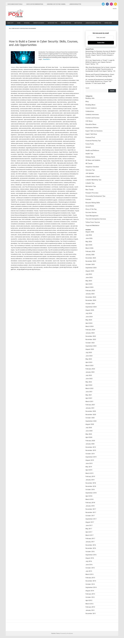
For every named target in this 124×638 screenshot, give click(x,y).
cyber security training (21, 141)
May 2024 (89, 320)
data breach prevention (69, 141)
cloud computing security (65, 106)
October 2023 (90, 343)
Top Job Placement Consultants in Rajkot (32, 254)
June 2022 (89, 378)
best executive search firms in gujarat (27, 80)
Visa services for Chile (30, 263)
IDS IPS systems (23, 171)
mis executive (61, 191)
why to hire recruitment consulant (37, 265)
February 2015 (90, 577)
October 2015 (90, 568)
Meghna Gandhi (34, 189)
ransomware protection (25, 221)
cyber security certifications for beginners (61, 115)
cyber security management (44, 130)
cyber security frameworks (55, 121)
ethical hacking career (35, 150)
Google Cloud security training (39, 158)
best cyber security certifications (31, 78)
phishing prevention (52, 202)
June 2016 (89, 564)
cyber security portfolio (31, 132)
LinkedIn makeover (26, 182)
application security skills (29, 71)
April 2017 (89, 532)
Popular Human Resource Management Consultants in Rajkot (56, 215)
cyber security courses (60, 117)
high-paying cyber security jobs (65, 163)
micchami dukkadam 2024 (58, 189)
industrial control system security (49, 171)
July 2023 (89, 352)
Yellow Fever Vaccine (93, 222)
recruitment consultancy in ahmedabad (42, 221)
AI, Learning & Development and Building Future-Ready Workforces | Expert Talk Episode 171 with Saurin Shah (99, 81)
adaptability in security (17, 69)
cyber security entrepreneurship (58, 119)
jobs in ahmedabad (41, 178)
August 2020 (90, 424)
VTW (38, 263)
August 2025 (90, 271)
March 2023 (89, 365)
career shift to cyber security (70, 104)
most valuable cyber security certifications (27, 193)
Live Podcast (54, 187)
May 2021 (89, 395)
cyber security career (57, 113)
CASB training (14, 106)
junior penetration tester (53, 178)
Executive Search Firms (61, 150)
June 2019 (89, 463)
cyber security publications (62, 132)
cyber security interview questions (42, 126)
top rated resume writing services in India (58, 256)
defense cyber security (17, 143)
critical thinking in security (40, 110)
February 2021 (90, 405)
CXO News (89, 121)
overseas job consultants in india (66, 200)
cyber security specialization (56, 139)
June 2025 (89, 277)
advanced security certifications (32, 69)
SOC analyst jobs (35, 237)
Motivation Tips (91, 186)
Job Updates (90, 173)
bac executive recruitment (58, 73)
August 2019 (90, 460)
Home (19, 23)
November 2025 (91, 261)
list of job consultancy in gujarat (59, 184)
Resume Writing (66, 23)
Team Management (92, 216)
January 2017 (90, 542)
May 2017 (89, 529)
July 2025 (89, 274)
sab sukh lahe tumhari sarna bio (27, 228)
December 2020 (91, 411)
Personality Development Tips (95, 196)
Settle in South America (67, 234)
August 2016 (90, 558)
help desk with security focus (36, 163)
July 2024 (89, 313)
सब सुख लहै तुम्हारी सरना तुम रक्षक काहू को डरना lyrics (28, 269)
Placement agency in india (33, 204)
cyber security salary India (38, 137)
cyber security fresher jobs (18, 124)
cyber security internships (26, 126)
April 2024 (89, 323)
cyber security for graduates (25, 121)
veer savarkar (48, 260)
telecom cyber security (33, 239)
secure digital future (62, 232)
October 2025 (90, 264)
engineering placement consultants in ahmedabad (39, 147)
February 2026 (90, 251)
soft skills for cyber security (48, 237)
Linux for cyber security (29, 184)
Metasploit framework (45, 189)
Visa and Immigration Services (96, 219)
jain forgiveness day (53, 174)
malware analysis (24, 189)
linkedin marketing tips (37, 182)
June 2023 (89, 356)
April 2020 (89, 437)
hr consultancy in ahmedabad (24, 167)
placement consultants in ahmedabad (62, 206)
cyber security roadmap (53, 134)
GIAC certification (53, 156)
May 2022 (89, 382)
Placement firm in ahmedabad (47, 208)
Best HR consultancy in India (32, 82)
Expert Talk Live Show (22, 152)
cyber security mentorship (59, 130)
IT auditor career (32, 174)
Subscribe (100, 42)
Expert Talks (21, 154)
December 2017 (91, 509)
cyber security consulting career (45, 117)
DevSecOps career (28, 143)
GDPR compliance (43, 156)
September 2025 (91, 268)
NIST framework (23, 195)
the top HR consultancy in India (19, 241)
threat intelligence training (52, 241)
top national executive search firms (53, 254)
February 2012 (90, 607)
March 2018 (89, 499)
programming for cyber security (52, 219)
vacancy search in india (38, 260)
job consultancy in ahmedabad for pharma (27, 176)
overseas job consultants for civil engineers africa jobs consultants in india (35, 197)
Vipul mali (62, 260)
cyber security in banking (62, 124)
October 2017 (90, 515)
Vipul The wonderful (71, 260)
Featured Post (90, 137)
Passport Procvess (92, 193)
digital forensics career (40, 143)
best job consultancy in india (35, 84)
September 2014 (91, 587)
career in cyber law (57, 104)
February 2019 (90, 476)
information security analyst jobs (67, 171)
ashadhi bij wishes (62, 71)
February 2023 (90, 369)
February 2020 (90, 440)
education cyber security (38, 145)
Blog (17, 67)
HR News (27, 23)
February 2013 (90, 594)
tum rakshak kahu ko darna (30, 258)
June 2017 (89, 525)
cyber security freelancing (69, 121)
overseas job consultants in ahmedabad (27, 200)
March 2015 (89, 574)
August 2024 (90, 310)
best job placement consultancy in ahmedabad (56, 84)
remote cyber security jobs (23, 226)
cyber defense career (64, 110)
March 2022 (89, 388)
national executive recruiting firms (47, 193)
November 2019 (91, 450)
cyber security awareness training (27, 113)
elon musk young (60, 145)
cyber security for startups (40, 121)
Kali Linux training (65, 178)
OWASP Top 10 (15, 202)
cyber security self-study (66, 137)
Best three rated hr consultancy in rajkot (32, 97)
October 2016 (90, 551)
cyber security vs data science (36, 141)
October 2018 (90, 489)
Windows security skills (53, 265)
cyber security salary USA (52, 137)
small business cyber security (22, 237)
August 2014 (90, 591)
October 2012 (90, 597)
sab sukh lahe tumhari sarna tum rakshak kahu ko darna (41, 230)
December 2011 (91, 613)
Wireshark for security (65, 265)
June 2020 (89, 431)
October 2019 (90, 453)
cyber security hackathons (48, 124)
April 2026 (89, 245)
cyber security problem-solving (46, 132)
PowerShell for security (37, 219)
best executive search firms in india (47, 80)
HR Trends (48, 67)
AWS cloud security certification (27, 73)
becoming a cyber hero (37, 76)
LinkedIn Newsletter (75, 4)
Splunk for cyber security (62, 237)
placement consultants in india (31, 208)
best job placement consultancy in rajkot (61, 87)
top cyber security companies (68, 245)
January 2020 (90, 444)
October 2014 (90, 584)
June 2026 (89, 238)
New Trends (55, 67)
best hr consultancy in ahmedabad (66, 80)
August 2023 (90, 349)
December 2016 (91, 545)
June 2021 (89, 391)
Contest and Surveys (92, 118)
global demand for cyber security (67, 156)
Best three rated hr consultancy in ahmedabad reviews (28, 95)
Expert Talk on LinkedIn (35, 152)
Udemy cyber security (61, 258)
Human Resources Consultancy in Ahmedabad (45, 167)
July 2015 (89, 571)
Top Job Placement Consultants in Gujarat (51, 252)
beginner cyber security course (52, 76)
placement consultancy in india (23, 206)
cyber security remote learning (25, 134)
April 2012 (89, 600)
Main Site (10, 23)
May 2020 (89, 434)
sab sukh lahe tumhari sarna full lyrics (46, 228)
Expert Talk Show (63, 152)
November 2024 (91, 300)
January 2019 (90, 480)
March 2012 (89, 604)
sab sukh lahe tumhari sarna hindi (65, 228)
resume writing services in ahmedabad (41, 226)
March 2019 (89, 473)
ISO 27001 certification (22, 174)
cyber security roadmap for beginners (21, 137)
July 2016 (89, 561)
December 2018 (91, 483)
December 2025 (91, 258)
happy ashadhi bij (37, 160)
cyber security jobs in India (39, 128)
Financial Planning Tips (93, 140)
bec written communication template (20, 76)
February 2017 (90, 538)
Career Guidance (38, 23)
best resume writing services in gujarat (52, 93)
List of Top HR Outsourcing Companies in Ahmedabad (36, 187)
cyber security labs (66, 128)
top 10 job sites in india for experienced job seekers (48, 243)
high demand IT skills (50, 163)
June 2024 (89, 316)
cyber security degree (72, 117)
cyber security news (71, 130)
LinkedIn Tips (90, 183)
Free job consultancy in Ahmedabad (63, 154)
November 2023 (91, 339)
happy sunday (46, 160)
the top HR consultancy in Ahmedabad (49, 239)
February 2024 (90, 330)
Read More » (46, 59)
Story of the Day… (91, 209)
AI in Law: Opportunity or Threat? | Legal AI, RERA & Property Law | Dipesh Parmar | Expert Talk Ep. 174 (100, 62)
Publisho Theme (55, 633)
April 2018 (89, 496)
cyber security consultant (29, 117)
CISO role (28, 106)
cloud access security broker (49, 106)
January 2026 (90, 254)
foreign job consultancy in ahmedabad (42, 154)
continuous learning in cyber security (61, 108)
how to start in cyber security (49, 165)
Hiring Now (108, 23)
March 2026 (89, 248)
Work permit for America (26, 267)
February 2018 (90, 502)
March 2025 (89, 287)
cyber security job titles (25, 128)
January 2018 (90, 506)
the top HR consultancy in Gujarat (69, 239)
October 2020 (90, 418)
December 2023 (91, 336)
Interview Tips (52, 23)
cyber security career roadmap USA (40, 115)
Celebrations (90, 111)
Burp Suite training (62, 102)
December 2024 (91, 297)
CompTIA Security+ (46, 108)
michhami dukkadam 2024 (34, 191)
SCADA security (39, 232)
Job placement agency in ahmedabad (48, 176)
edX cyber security (50, 145)
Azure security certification (43, 73)
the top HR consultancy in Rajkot (36, 241)
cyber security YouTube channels (53, 141)
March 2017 (89, 535)
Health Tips (89, 154)
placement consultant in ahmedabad (42, 206)
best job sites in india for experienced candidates (55, 89)
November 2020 (91, 414)
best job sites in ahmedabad (21, 89)
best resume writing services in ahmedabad (29, 93)
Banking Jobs (90, 98)
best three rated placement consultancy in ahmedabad (58, 97)
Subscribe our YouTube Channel (56, 4)
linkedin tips (18, 184)
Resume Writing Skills (93, 202)
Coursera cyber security (26, 110)
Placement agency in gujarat (18, 204)
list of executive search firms (43, 184)
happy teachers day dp (57, 160)
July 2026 (89, 235)
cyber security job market (59, 126)
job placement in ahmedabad (27, 178)
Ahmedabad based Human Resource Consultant (53, 69)
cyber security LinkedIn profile (28, 130)
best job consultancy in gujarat (19, 84)
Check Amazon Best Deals (15, 4)
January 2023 (90, 372)
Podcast (36, 210)
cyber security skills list (42, 139)
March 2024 (89, 326)
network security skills (63, 193)
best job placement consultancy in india (39, 87)
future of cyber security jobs (30, 156)
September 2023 (91, 346)
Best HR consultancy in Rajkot (48, 82)
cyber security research (40, 134)
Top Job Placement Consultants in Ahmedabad (27, 252)
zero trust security (38, 267)
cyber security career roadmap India (20, 115)
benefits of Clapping (66, 76)
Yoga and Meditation (92, 225)
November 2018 (91, 486)
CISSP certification (36, 106)
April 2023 (89, 362)
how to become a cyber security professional (30, 165)
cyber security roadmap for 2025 (68, 134)
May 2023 (89, 359)
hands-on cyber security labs (24, 160)
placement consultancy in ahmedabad (51, 204)
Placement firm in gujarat (62, 208)
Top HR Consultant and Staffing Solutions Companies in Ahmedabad (29, 247)
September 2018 (91, 493)
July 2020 (89, 427)
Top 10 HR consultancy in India (26, 243)
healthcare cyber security (21, 163)
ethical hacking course (48, 150)
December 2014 (91, 581)
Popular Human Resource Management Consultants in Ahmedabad (56, 210)
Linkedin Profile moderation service (53, 182)
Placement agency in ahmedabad (67, 202)
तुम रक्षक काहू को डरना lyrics (66, 267)
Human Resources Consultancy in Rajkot (47, 169)
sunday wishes (22, 239)
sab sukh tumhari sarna (28, 232)
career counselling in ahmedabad (27, 104)
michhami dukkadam (20, 191)
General (31, 67)
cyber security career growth (70, 113)
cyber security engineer (43, 119)
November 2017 (91, 512)
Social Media (90, 206)
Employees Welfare (92, 127)
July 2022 (89, 375)
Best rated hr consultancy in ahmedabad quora (44, 91)
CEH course (22, 106)
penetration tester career (26, 202)
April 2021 (89, 398)
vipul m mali (56, 260)
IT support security (42, 174)
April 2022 (89, 385)
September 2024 (91, 307)
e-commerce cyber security (24, 145)
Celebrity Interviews (92, 114)
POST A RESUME (26, 219)
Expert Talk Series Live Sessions (50, 152)
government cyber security (55, 158)
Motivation (78, 23)
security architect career (24, 234)
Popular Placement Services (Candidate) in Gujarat (49, 217)
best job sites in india (35, 89)
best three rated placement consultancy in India (44, 100)
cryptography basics (52, 110)
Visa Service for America (17, 263)
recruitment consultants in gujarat (34, 223)
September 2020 (91, 421)
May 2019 (89, 467)
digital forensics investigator (54, 143)
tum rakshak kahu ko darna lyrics (46, 258)
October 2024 (90, 303)
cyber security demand (17, 119)
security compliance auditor (38, 234)
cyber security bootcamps (44, 113)
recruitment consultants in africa (61, 221)
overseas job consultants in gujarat (48, 200)
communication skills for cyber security (30, 108)
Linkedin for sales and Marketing (63, 180)
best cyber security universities (48, 78)
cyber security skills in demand (27, 139)
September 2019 (91, 457)
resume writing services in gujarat (60, 226)
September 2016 (91, 555)
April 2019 (89, 470)
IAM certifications (63, 169)
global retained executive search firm (20, 158)
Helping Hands (90, 157)
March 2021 (89, 401)
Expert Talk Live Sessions (94, 131)
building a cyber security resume (47, 102)
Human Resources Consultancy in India (25, 169)
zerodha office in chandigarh (51, 267)
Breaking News (90, 105)
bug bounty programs (32, 102)
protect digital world (67, 219)
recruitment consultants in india (52, 223)
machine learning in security (66, 187)
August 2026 (90, 232)
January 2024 (90, 333)
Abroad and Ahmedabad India (71, 67)
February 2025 (90, 290)
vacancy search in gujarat (24, 260)
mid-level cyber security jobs (49, 191)
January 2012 (90, 610)
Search (87, 88)
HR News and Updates (39, 67)
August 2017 (90, 522)
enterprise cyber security (59, 147)
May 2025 (89, 281)
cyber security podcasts (17, 132)
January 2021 (90, 408)
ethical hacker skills (23, 150)
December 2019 (91, 447)
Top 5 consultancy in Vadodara (22, 245)
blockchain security (21, 102)
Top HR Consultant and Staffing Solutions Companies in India (31, 250)
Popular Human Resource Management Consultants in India (55, 213)
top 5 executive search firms (38, 245)
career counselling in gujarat (44, 104)
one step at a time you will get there (54, 195)
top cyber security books (53, 245)
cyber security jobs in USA (53, 128)
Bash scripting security (72, 73)
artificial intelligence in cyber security (46, 71)
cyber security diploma (30, 119)
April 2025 (89, 284)
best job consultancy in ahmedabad (66, 82)
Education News (91, 124)
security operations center (53, 234)
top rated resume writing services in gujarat (35, 256)
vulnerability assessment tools (48, 263)
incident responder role (34, 171)
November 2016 (91, 548)
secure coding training (50, 232)
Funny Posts (90, 144)
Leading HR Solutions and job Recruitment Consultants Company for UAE (34, 180)
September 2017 (91, 519)
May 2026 (89, 241)
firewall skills (28, 154)
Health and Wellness (92, 150)
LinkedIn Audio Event (92, 176)
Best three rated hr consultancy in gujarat (54, 95)
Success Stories (91, 212)
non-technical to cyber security (36, 195)
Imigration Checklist (92, 167)
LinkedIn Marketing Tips (93, 23)
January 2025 (90, 294)
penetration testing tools (39, 202)
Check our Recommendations (34, 4)
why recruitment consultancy (64, 263)
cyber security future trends (33, 124)
